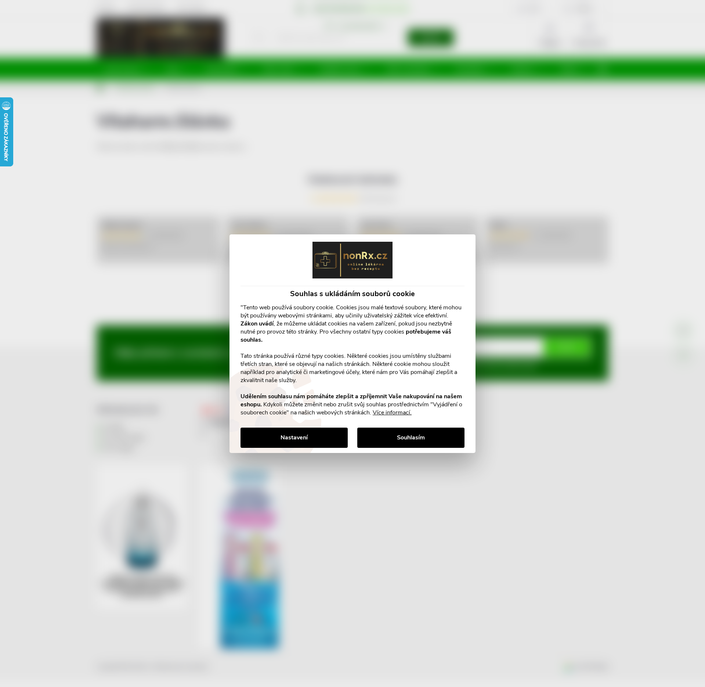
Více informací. (392, 413)
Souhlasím (411, 438)
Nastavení (294, 438)
